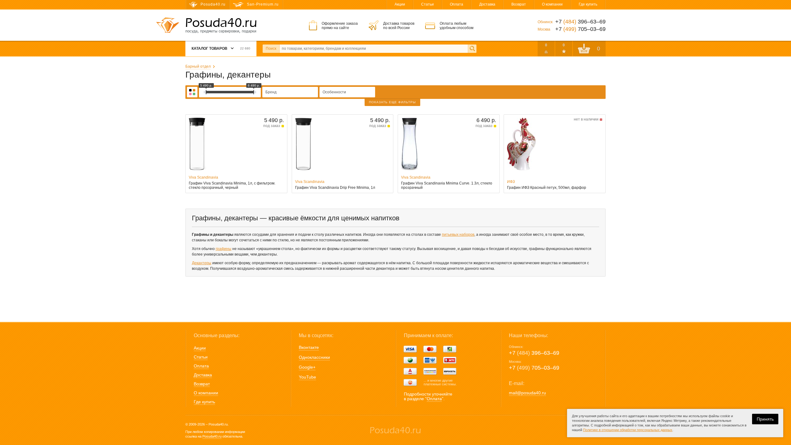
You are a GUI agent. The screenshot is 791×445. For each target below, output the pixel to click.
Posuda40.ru (212, 436)
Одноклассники (314, 357)
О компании (552, 4)
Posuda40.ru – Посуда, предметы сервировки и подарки (220, 25)
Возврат (518, 4)
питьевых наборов (458, 234)
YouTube (307, 377)
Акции (400, 4)
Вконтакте (309, 347)
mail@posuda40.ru (527, 392)
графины (223, 249)
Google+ (307, 367)
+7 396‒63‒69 (534, 353)
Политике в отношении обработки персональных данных (627, 430)
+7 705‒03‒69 (534, 368)
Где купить (588, 4)
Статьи (427, 4)
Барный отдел (198, 66)
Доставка (487, 4)
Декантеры (201, 263)
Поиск (271, 48)
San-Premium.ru (263, 4)
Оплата (456, 4)
